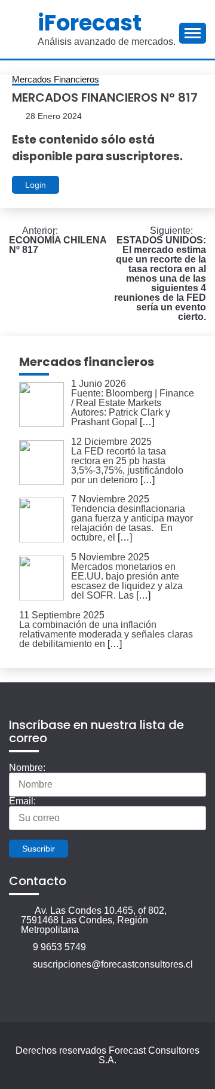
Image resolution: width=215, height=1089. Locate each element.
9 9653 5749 (59, 947)
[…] (147, 422)
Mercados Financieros (55, 79)
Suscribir (38, 848)
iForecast (90, 22)
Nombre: (27, 767)
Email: (22, 801)
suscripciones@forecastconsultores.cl (113, 964)
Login (35, 185)
